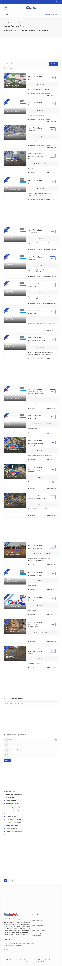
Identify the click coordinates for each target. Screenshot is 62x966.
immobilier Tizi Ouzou (39, 930)
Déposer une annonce (50, 14)
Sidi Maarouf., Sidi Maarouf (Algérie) (36, 652)
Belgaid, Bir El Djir (34, 600)
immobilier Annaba (38, 923)
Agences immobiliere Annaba (13, 825)
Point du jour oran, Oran (35, 548)
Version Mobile (37, 935)
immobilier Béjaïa (38, 925)
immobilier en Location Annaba (14, 834)
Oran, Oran (32, 105)
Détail (52, 77)
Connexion (6, 14)
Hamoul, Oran (33, 79)
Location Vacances (38, 918)
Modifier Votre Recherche (12, 68)
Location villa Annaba (11, 828)
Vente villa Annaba (11, 816)
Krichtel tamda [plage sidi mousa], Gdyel (35, 444)
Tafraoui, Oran (33, 232)
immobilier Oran (37, 928)
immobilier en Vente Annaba (13, 822)
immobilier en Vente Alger (13, 810)
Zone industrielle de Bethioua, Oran (36, 341)
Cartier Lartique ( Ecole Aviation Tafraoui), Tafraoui (35, 392)
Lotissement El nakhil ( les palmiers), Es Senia (35, 625)
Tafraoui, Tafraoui (34, 418)
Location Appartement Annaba (14, 831)
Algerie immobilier (9, 922)
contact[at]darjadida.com (14, 945)
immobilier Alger (37, 920)
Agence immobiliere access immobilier (39, 93)
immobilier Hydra (38, 933)
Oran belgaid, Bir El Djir (35, 575)
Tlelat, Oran (32, 286)
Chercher (53, 63)
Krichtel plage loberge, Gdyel (37, 498)
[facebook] (53, 1)
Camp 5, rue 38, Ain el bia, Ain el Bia (36, 157)
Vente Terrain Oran (35, 76)
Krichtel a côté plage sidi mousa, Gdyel (35, 470)
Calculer (7, 760)
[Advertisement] (31, 49)
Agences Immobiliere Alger (13, 813)
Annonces (10, 23)
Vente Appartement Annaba (13, 819)
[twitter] (56, 1)
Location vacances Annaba (13, 838)
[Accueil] (5, 23)
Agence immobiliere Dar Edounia (38, 199)
